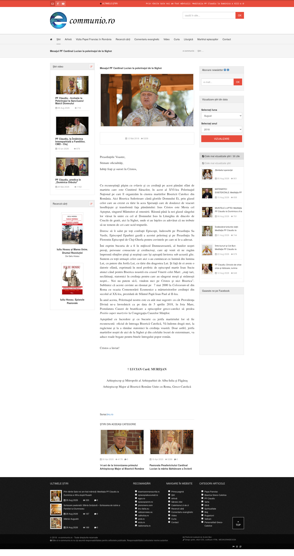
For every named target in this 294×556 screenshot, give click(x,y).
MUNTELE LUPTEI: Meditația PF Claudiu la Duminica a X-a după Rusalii (228, 211)
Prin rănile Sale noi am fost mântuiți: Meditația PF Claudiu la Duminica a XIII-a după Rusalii (188, 4)
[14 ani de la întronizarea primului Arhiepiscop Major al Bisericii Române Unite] (122, 441)
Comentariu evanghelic (146, 39)
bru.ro (110, 414)
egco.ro (141, 498)
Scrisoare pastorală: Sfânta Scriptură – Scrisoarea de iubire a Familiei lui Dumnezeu (92, 507)
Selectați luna (209, 109)
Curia (177, 39)
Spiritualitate (210, 508)
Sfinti (207, 505)
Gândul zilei (176, 501)
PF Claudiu (210, 498)
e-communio (188, 50)
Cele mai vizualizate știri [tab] (217, 163)
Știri (58, 39)
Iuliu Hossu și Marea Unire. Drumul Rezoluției (72, 251)
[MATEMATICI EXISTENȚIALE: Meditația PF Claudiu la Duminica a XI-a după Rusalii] (209, 193)
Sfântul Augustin (71, 518)
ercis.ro (141, 522)
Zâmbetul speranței (224, 170)
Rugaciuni (209, 515)
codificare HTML (211, 539)
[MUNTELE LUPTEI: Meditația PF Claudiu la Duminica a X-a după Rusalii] (209, 212)
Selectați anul (209, 123)
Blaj (206, 512)
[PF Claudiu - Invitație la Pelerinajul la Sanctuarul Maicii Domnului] (72, 84)
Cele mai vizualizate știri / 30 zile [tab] (222, 156)
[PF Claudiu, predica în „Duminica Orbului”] (72, 166)
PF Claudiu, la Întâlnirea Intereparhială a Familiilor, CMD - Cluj (70, 141)
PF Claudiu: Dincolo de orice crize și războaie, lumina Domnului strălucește (228, 268)
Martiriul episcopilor (207, 39)
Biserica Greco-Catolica (215, 494)
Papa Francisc (211, 491)
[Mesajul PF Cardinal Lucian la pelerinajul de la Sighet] (147, 99)
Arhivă (68, 39)
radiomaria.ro (144, 525)
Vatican (208, 518)
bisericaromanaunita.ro (149, 491)
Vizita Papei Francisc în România (93, 39)
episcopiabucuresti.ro (148, 494)
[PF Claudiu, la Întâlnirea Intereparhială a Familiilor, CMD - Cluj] (72, 125)
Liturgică (188, 39)
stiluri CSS (200, 539)
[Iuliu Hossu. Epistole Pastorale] (72, 278)
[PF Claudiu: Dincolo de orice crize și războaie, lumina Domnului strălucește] (209, 268)
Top (238, 525)
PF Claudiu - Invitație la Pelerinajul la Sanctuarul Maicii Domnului (69, 101)
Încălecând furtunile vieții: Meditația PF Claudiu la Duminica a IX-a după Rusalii (228, 230)
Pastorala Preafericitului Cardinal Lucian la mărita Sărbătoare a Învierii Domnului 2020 (171, 468)
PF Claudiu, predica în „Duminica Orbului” (68, 181)
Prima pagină (177, 491)
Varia (207, 501)
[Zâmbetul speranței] (209, 174)
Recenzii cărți (123, 39)
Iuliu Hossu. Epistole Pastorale (72, 301)
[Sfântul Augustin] (58, 522)
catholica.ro (143, 515)
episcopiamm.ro (145, 501)
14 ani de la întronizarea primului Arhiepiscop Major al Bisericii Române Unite (122, 468)
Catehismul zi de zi (180, 505)
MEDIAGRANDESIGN (227, 539)
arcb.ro (141, 518)
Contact (227, 39)
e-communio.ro (65, 537)
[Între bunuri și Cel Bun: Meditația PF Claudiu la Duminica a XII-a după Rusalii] (209, 249)
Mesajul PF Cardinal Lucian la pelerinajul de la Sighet (131, 68)
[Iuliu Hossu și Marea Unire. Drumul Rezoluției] (72, 228)
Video (167, 39)
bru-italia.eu (143, 508)
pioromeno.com (145, 505)
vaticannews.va (145, 512)
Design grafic (190, 539)
